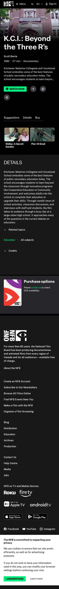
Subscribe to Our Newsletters (20, 387)
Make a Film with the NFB (18, 405)
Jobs (6, 475)
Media (7, 469)
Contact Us (10, 457)
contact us (36, 287)
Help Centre (10, 463)
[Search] (32, 4)
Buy (37, 117)
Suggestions (11, 117)
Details (27, 117)
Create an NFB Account (17, 381)
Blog (6, 422)
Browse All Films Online (17, 393)
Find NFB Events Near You (18, 399)
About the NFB (12, 368)
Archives (8, 440)
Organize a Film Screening (19, 411)
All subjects (27, 240)
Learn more (36, 578)
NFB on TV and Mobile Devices (21, 486)
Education (9, 240)
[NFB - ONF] (8, 4)
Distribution (10, 428)
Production (10, 446)
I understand (15, 578)
